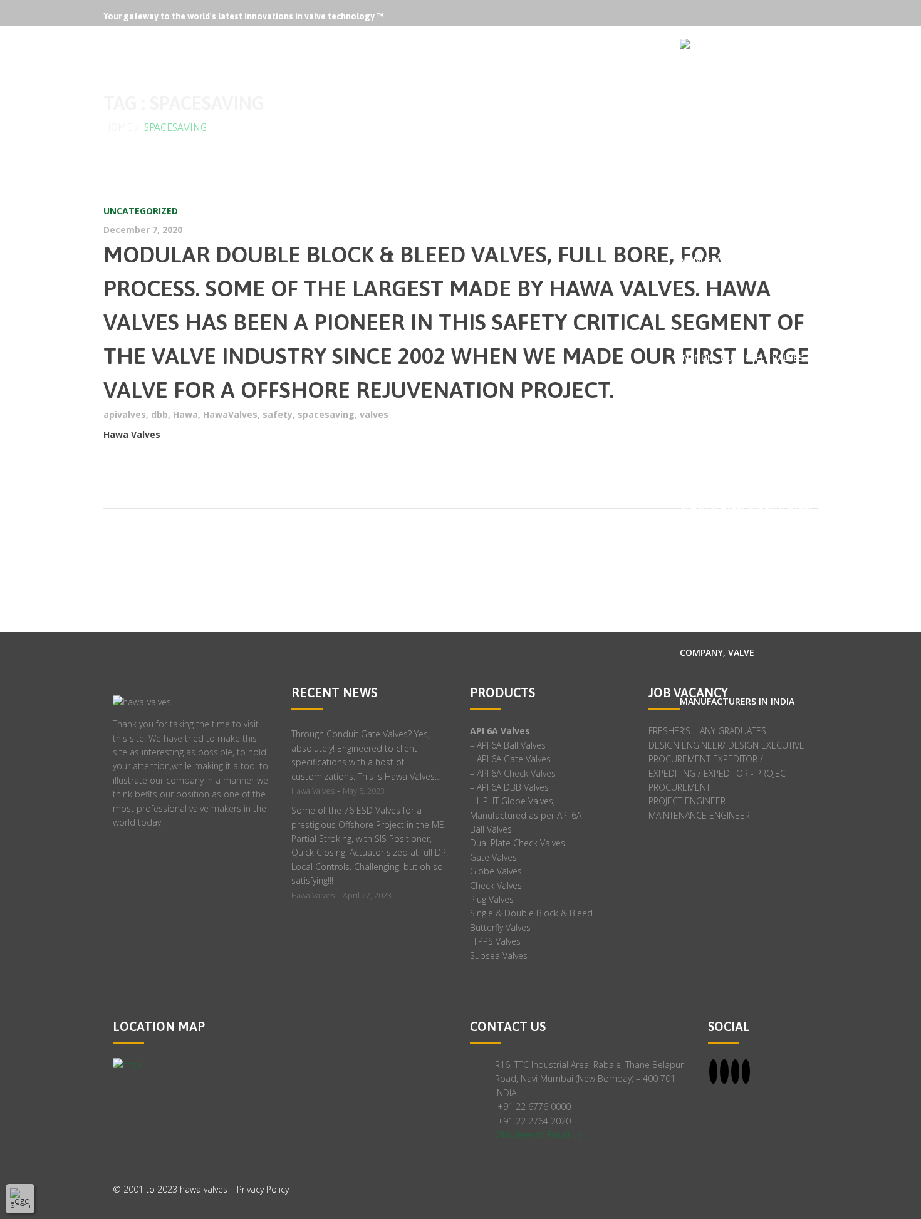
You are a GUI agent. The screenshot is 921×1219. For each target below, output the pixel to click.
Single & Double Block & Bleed (531, 913)
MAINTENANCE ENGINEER (699, 815)
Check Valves (496, 885)
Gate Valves (493, 857)
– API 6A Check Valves (513, 773)
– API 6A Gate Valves (510, 759)
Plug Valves (492, 899)
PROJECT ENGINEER (687, 801)
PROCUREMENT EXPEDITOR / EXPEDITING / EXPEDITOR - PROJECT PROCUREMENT (719, 773)
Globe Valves (496, 871)
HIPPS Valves (495, 941)
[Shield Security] (20, 1198)
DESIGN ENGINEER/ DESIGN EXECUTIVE (726, 745)
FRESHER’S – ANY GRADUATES (707, 731)
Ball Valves (491, 829)
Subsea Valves (499, 956)
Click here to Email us (538, 1135)
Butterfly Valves (500, 927)
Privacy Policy (263, 1189)
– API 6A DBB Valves (509, 787)
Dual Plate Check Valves (517, 843)
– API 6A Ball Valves (508, 745)
